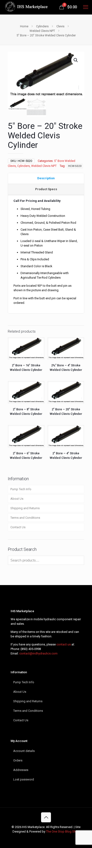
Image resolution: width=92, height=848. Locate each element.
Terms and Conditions (25, 517)
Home (24, 26)
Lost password (23, 779)
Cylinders (42, 26)
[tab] (46, 178)
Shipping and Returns (25, 508)
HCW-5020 (75, 166)
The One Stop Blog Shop (62, 831)
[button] (76, 60)
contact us (63, 644)
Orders (17, 760)
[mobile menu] (86, 7)
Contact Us (17, 527)
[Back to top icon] (46, 817)
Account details (24, 751)
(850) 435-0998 (31, 649)
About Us (16, 498)
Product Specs (46, 189)
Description (46, 178)
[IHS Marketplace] (26, 7)
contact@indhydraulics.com (38, 653)
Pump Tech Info (20, 489)
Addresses (20, 770)
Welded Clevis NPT (42, 31)
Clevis (60, 26)
